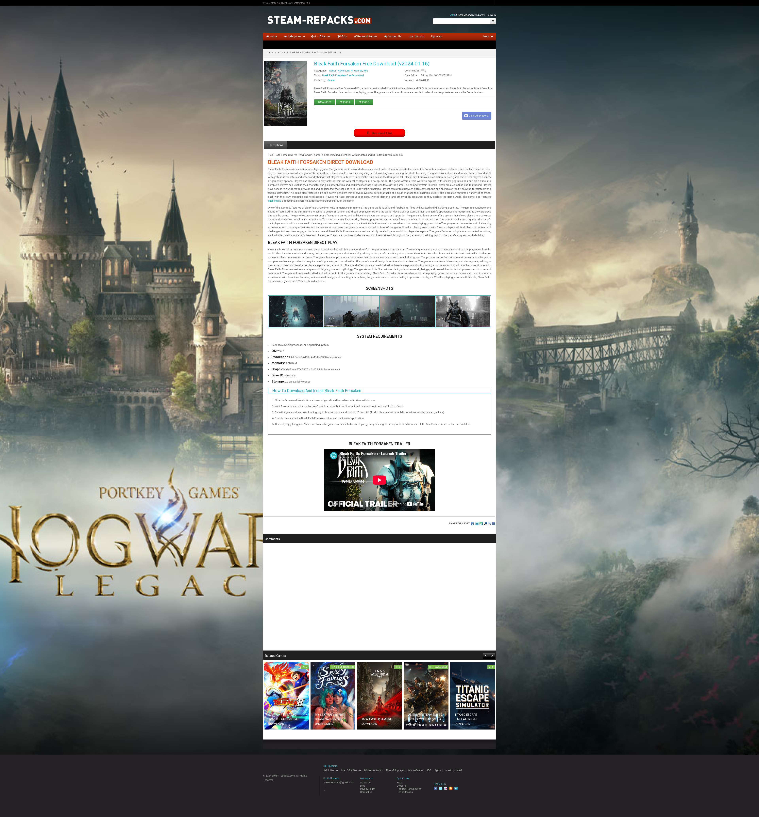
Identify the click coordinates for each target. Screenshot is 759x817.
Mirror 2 (345, 102)
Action (281, 52)
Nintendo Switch (373, 770)
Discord (492, 15)
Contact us (366, 792)
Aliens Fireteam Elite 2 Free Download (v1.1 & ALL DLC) (425, 719)
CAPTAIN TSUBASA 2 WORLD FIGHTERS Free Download (283, 719)
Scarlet (331, 80)
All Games (356, 70)
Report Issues (405, 792)
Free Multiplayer (395, 770)
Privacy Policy (367, 788)
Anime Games (415, 770)
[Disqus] (379, 599)
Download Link (382, 133)
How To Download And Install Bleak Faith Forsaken (316, 390)
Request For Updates (409, 788)
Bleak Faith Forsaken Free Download (343, 75)
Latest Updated (453, 770)
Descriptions (275, 145)
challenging (274, 200)
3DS (429, 770)
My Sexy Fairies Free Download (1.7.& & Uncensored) (330, 719)
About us (365, 782)
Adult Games (330, 770)
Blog (362, 785)
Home (270, 52)
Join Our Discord (478, 115)
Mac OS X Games (351, 770)
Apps (437, 770)
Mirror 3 (364, 102)
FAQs (400, 782)
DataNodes (324, 102)
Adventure (343, 70)
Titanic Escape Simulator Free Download (466, 719)
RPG (365, 70)
